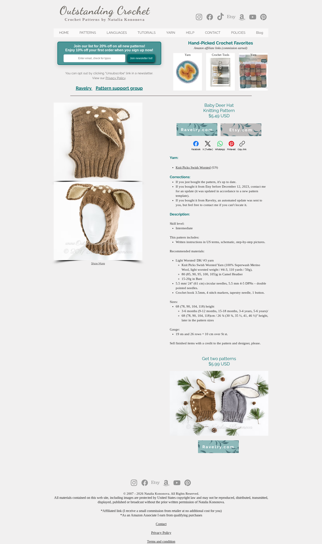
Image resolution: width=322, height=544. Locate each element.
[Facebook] (209, 17)
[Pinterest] (263, 17)
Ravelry (83, 88)
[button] (98, 142)
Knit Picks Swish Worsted (193, 167)
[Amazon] (242, 17)
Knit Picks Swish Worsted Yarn (203, 265)
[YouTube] (252, 17)
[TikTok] (220, 17)
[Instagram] (199, 17)
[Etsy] (231, 17)
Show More (98, 263)
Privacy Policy (116, 78)
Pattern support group (119, 88)
